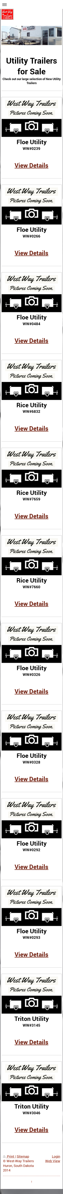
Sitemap (23, 1156)
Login (56, 1156)
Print (10, 1156)
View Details (31, 165)
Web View (52, 1161)
